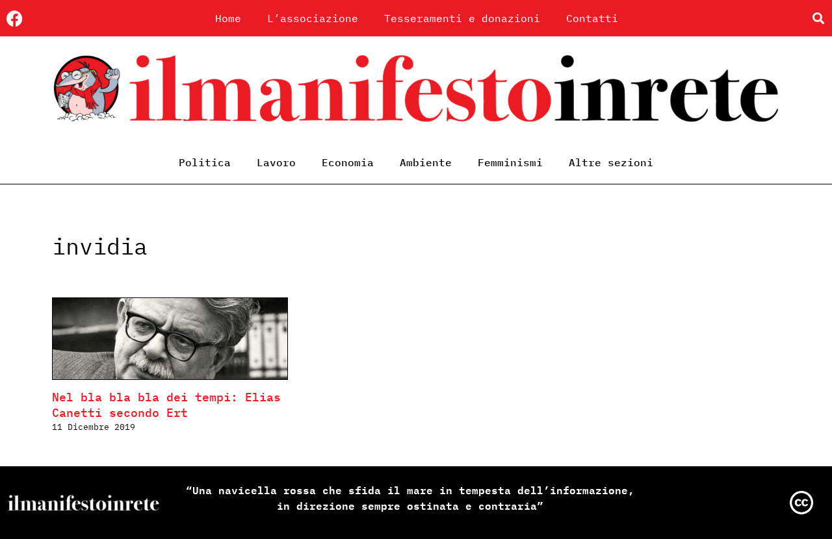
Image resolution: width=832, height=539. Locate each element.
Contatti (592, 18)
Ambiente (426, 162)
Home (228, 18)
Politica (205, 162)
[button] (818, 18)
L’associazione (312, 18)
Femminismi (510, 162)
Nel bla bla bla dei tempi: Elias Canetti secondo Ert (166, 405)
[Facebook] (14, 18)
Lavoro (276, 162)
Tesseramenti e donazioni (462, 18)
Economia (348, 162)
